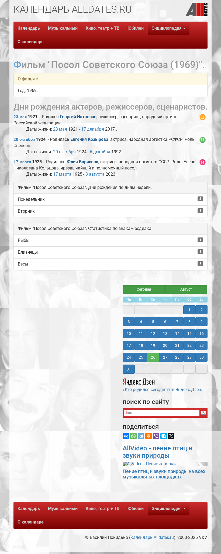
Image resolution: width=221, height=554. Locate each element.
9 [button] (202, 322)
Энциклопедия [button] (167, 28)
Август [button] (186, 289)
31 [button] (129, 369)
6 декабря (100, 151)
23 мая (20, 116)
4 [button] (141, 322)
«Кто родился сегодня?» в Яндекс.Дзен (162, 389)
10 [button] (129, 333)
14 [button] (177, 333)
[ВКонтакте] (126, 436)
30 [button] (201, 357)
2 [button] (202, 310)
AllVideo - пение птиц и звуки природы (157, 451)
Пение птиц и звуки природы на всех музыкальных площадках (164, 474)
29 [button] (189, 357)
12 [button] (153, 333)
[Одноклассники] (148, 436)
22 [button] (189, 345)
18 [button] (141, 345)
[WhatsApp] (133, 436)
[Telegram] (141, 436)
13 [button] (165, 333)
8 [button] (189, 322)
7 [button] (177, 322)
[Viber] (156, 436)
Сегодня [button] (144, 289)
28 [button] (177, 357)
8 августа (95, 174)
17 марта (22, 161)
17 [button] (129, 345)
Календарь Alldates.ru (152, 537)
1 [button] (189, 310)
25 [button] (141, 357)
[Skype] (163, 436)
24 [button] (129, 357)
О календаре (31, 41)
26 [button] (153, 357)
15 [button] (189, 333)
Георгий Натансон (78, 116)
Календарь (29, 28)
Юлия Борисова (82, 161)
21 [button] (177, 345)
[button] (129, 464)
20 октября (24, 139)
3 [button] (129, 322)
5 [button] (153, 322)
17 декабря (92, 129)
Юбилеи (135, 28)
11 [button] (141, 333)
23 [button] (201, 345)
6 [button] (165, 322)
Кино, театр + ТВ (102, 28)
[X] (171, 436)
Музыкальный (63, 28)
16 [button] (201, 333)
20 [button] (165, 345)
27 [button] (165, 357)
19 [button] (153, 345)
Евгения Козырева (89, 139)
